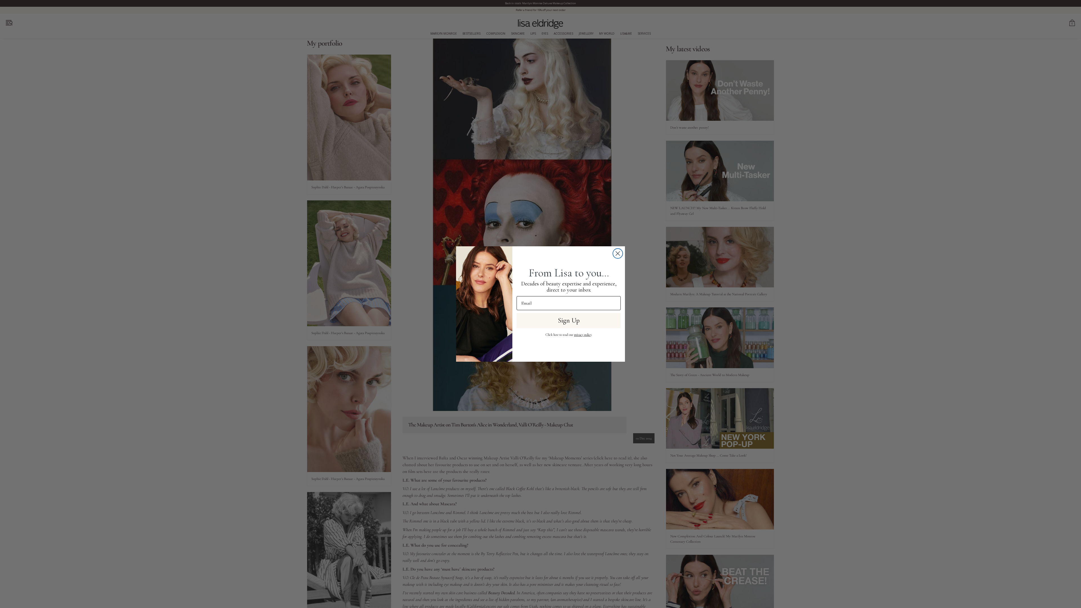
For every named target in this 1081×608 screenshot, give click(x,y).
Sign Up (569, 320)
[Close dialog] (618, 253)
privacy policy (582, 335)
